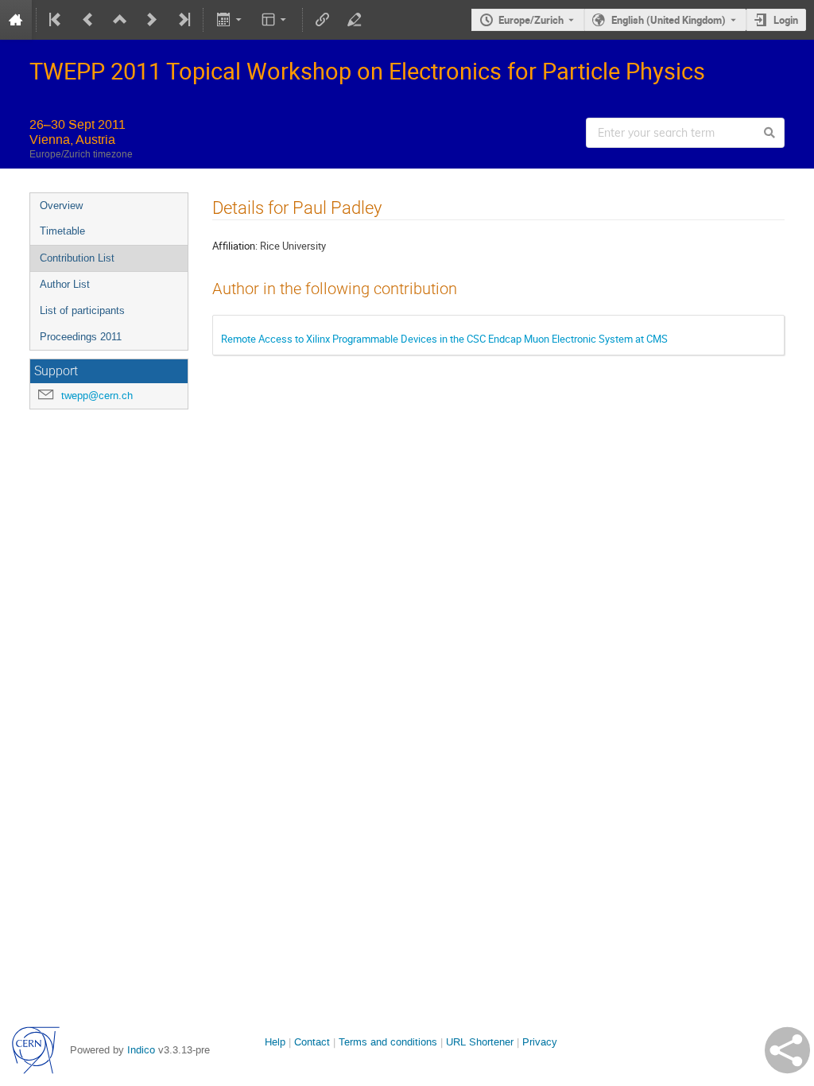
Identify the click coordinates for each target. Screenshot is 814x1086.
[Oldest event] (56, 20)
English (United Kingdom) (668, 20)
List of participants (82, 310)
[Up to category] (120, 20)
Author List (65, 284)
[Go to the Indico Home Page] (16, 20)
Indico (141, 1050)
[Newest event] (183, 20)
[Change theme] (275, 20)
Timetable (62, 231)
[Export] (230, 20)
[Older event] (88, 20)
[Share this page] (787, 1050)
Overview (61, 205)
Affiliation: (235, 246)
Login (785, 20)
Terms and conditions (388, 1042)
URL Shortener (480, 1042)
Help (275, 1042)
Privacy (539, 1042)
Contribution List (77, 258)
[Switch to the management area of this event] (354, 20)
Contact (312, 1042)
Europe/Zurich (531, 20)
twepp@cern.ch (97, 395)
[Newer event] (152, 20)
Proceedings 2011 (81, 337)
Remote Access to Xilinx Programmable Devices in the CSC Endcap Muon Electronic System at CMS (444, 339)
